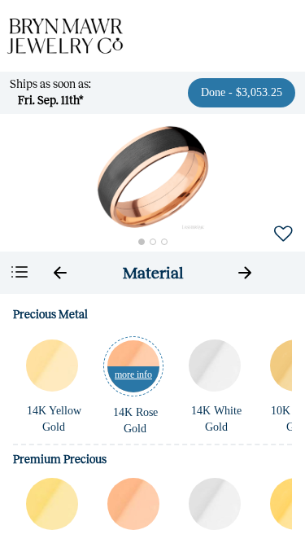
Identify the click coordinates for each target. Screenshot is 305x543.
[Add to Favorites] (283, 232)
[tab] (153, 273)
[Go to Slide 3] (164, 242)
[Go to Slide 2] (153, 242)
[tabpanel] (152, 418)
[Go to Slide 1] (141, 242)
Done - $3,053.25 (241, 92)
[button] (153, 177)
